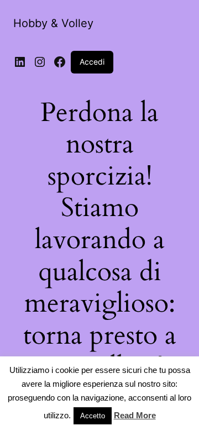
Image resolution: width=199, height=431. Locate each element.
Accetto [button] (92, 416)
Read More (135, 415)
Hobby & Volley (53, 23)
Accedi (92, 61)
